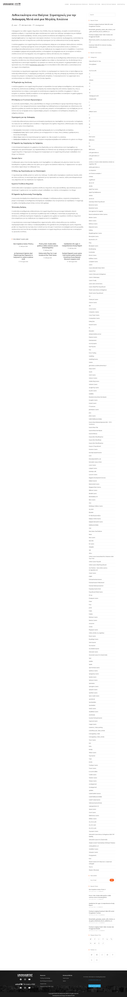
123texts (91, 80)
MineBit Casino (93, 493)
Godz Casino (92, 375)
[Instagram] (102, 954)
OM (90, 550)
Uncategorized (93, 787)
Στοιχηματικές (92, 855)
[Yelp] (91, 960)
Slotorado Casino (93, 652)
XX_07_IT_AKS (92, 825)
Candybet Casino (93, 261)
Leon (90, 455)
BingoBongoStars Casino (95, 233)
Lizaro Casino (92, 465)
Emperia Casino (93, 337)
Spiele (90, 664)
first (90, 350)
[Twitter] (91, 954)
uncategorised (93, 784)
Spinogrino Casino (93, 686)
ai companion (92, 170)
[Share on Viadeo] (103, 943)
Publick (91, 614)
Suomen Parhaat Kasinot (95, 718)
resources (91, 623)
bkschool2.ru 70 (93, 239)
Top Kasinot (92, 756)
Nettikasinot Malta (93, 525)
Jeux (90, 413)
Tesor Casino (92, 740)
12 (89, 77)
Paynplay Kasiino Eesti (95, 589)
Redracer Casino (93, 617)
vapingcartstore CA (94, 806)
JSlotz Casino (92, 416)
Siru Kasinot (92, 645)
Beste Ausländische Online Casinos (98, 214)
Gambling (91, 356)
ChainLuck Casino (93, 299)
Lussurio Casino (93, 474)
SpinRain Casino (93, 693)
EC (89, 327)
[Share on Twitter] (90, 939)
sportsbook (92, 699)
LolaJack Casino (93, 468)
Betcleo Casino (93, 217)
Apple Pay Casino (93, 189)
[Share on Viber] (111, 939)
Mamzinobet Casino (94, 484)
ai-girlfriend (92, 180)
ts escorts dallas (93, 771)
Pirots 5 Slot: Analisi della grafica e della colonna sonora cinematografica (47, 246)
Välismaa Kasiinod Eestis (95, 803)
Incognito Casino (93, 400)
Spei (90, 658)
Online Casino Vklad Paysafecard (97, 565)
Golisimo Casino (93, 384)
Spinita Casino (92, 677)
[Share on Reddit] (95, 943)
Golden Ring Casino (94, 381)
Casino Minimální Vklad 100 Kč (97, 268)
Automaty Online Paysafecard (97, 201)
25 (89, 108)
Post (90, 604)
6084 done (91, 140)
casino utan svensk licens (95, 283)
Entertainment (92, 340)
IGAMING (91, 394)
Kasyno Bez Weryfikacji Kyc (96, 443)
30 (89, 118)
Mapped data (43, 983)
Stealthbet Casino (93, 711)
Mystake (91, 512)
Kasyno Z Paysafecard (95, 446)
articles (91, 195)
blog (90, 242)
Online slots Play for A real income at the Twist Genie (48, 254)
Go (112, 880)
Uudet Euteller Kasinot (95, 793)
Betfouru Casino (93, 224)
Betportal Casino (93, 227)
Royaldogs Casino (93, 639)
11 (89, 74)
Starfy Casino (92, 708)
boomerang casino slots (37, 65)
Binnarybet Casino (94, 236)
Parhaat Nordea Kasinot (95, 579)
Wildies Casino (93, 818)
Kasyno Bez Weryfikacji (95, 440)
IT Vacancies (92, 406)
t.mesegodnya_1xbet (94, 733)
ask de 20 (91, 198)
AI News (91, 176)
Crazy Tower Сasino (94, 315)
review (90, 626)
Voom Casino (92, 812)
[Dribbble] (96, 960)
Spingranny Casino (94, 674)
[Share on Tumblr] (99, 943)
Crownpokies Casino (94, 318)
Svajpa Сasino (92, 724)
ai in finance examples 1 (95, 173)
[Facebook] (96, 954)
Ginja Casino (92, 368)
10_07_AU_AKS (92, 70)
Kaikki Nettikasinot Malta (95, 419)
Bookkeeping (92, 249)
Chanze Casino (93, 302)
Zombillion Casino (93, 849)
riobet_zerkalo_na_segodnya (96, 633)
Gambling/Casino (93, 359)
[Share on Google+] (99, 939)
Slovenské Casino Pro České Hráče (98, 655)
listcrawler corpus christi (95, 462)
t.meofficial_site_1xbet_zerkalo (97, 730)
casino (90, 264)
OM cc (90, 553)
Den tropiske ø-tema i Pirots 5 (23, 244)
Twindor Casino (93, 778)
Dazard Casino (93, 324)
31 (89, 121)
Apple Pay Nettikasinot (95, 192)
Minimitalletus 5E (93, 496)
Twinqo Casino (93, 781)
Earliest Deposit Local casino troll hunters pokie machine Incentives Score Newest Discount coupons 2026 (72, 256)
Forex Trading (92, 353)
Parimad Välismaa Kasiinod (96, 586)
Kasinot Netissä (93, 433)
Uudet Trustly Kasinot (94, 800)
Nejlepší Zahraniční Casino (96, 522)
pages (90, 576)
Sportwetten (92, 705)
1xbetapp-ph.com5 (94, 96)
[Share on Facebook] (95, 939)
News (90, 534)
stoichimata (92, 715)
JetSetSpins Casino (94, 409)
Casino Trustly (92, 280)
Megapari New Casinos (95, 487)
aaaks (90, 159)
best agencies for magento (96, 211)
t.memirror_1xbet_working (95, 727)
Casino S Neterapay (94, 277)
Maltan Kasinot (93, 481)
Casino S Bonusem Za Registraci (97, 274)
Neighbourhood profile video (46, 986)
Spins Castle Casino (94, 696)
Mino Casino (92, 500)
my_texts (91, 509)
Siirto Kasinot (92, 642)
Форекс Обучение (94, 870)
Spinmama (92, 683)
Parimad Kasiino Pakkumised (96, 582)
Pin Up (90, 595)
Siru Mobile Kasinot (94, 648)
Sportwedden (92, 702)
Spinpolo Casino (93, 689)
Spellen (91, 661)
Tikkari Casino (92, 752)
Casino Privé (92, 271)
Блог (90, 858)
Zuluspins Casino (93, 852)
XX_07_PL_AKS (92, 828)
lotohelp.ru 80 (92, 471)
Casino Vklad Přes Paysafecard (97, 287)
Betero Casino (92, 220)
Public (90, 611)
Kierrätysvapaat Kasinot (95, 452)
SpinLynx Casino (93, 680)
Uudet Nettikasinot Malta (95, 796)
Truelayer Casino (93, 765)
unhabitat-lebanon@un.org (94, 980)
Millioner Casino (93, 490)
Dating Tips (92, 321)
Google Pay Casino (94, 387)
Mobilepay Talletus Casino (96, 506)
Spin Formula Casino (94, 667)
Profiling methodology (45, 978)
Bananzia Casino (93, 205)
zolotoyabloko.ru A (94, 846)
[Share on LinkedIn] (107, 939)
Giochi (90, 372)
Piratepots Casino (93, 598)
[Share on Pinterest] (103, 939)
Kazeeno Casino (93, 449)
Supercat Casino (93, 721)
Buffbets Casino (93, 258)
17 (89, 86)
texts (90, 746)
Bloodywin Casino (93, 246)
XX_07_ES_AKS (92, 822)
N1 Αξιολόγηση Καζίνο (95, 515)
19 (89, 92)
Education (91, 331)
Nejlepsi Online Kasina (95, 518)
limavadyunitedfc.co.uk (95, 459)
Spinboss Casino (93, 670)
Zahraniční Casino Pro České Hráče (98, 839)
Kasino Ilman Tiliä (93, 427)
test (90, 743)
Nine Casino (92, 537)
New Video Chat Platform (95, 531)
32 (89, 124)
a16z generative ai (94, 152)
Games (91, 362)
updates (91, 790)
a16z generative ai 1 (94, 155)
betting (91, 230)
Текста (91, 867)
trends (90, 762)
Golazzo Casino (93, 378)
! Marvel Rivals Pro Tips (95, 61)
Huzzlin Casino (93, 390)
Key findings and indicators (46, 981)
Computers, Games (94, 312)
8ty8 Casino (92, 149)
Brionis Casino (92, 255)
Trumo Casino (92, 768)
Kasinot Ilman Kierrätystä (95, 430)
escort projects (93, 343)
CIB (90, 305)
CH (89, 296)
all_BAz (91, 186)
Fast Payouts (92, 346)
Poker (90, 601)
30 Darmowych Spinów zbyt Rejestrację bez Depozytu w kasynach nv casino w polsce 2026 (23, 256)
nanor (15, 25)
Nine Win (91, 541)
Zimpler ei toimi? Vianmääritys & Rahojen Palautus (102, 843)
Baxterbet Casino (93, 208)
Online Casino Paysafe (95, 561)
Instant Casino (92, 403)
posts (90, 607)
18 (89, 89)
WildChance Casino (94, 815)
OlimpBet (91, 547)
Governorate (66, 978)
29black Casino (93, 111)
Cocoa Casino (92, 309)
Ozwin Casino (92, 573)
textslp (90, 749)
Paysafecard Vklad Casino (96, 592)
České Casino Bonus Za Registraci (98, 290)
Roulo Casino (92, 636)
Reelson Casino (93, 620)
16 (89, 83)
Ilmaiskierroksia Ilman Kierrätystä (97, 397)
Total (90, 759)
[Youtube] (29, 979)
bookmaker (92, 252)
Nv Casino (91, 544)
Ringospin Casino (93, 630)
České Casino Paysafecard (96, 293)
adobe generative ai (94, 167)
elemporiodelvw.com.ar (95, 334)
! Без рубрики (92, 64)
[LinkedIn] (107, 954)
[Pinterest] (112, 954)
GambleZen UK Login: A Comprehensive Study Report (72, 245)
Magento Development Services (97, 478)
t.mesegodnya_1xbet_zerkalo (96, 737)
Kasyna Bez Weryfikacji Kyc (96, 437)
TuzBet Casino (92, 774)
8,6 (89, 146)
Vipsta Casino (92, 809)
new (90, 528)
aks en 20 (91, 183)
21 (89, 105)
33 (89, 127)
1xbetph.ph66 (92, 99)
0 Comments (100, 891)
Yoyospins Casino (93, 831)
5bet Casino (92, 136)
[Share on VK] (90, 943)
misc (90, 503)
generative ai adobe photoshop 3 (97, 365)
